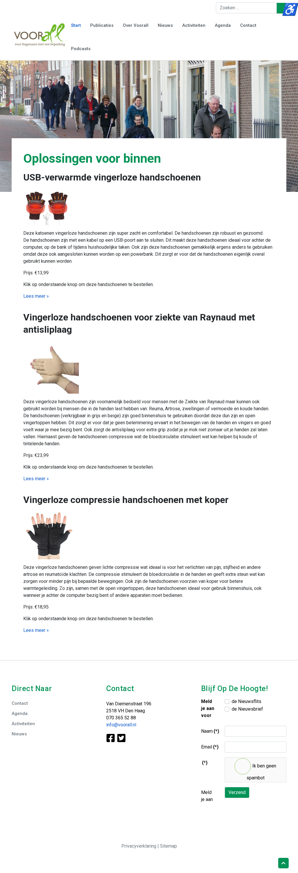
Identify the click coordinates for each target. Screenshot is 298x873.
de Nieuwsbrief (247, 709)
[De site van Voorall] (40, 34)
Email (210, 747)
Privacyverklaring (139, 846)
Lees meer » (36, 296)
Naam (210, 731)
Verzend (237, 792)
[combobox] (246, 7)
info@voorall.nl (121, 725)
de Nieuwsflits (246, 701)
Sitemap (168, 846)
